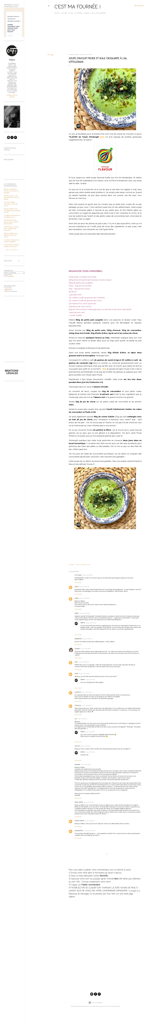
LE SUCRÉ (64, 13)
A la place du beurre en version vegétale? (11, 241)
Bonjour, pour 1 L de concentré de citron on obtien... (11, 197)
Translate (11, 276)
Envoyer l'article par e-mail (82, 564)
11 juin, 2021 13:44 (86, 746)
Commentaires (12, 291)
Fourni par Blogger (97, 1002)
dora (76, 662)
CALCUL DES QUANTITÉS (98, 13)
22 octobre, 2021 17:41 (89, 830)
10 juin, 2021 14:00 (87, 692)
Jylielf (76, 598)
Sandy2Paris (79, 830)
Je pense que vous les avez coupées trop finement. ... (11, 228)
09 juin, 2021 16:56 (87, 575)
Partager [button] (51, 55)
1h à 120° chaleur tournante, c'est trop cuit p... (11, 204)
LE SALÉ (70, 13)
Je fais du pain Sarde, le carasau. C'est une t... (11, 245)
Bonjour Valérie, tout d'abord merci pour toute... (11, 235)
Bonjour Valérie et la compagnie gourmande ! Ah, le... (12, 210)
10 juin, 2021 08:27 (85, 648)
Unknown (78, 705)
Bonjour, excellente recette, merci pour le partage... (11, 190)
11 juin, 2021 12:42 (82, 718)
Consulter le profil (11, 96)
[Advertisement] (96, 35)
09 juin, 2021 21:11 (87, 639)
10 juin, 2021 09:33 (84, 673)
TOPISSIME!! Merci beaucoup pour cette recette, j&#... (11, 222)
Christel (77, 648)
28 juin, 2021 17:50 (89, 802)
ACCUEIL (57, 13)
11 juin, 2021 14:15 (90, 752)
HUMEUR (86, 13)
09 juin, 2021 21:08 (84, 613)
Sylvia (76, 586)
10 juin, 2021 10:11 (90, 679)
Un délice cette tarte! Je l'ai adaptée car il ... (12, 216)
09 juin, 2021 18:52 (84, 598)
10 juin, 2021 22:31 (87, 705)
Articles (9, 289)
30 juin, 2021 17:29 (90, 820)
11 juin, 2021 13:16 (90, 731)
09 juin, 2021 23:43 (91, 622)
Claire (76, 673)
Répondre (78, 582)
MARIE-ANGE (79, 821)
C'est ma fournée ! (78, 7)
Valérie (82, 623)
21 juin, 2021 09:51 (86, 764)
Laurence (78, 692)
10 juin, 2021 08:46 (83, 662)
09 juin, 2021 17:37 (84, 586)
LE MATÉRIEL (79, 13)
